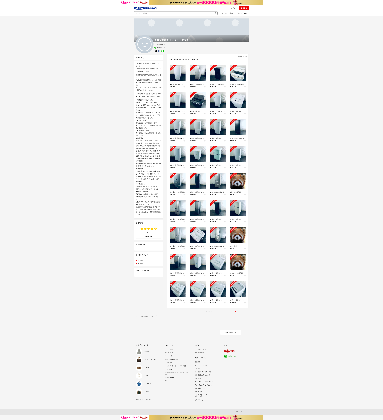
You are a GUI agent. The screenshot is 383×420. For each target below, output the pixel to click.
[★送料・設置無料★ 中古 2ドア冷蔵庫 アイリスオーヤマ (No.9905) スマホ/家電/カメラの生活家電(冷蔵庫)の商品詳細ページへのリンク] (198, 208)
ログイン (233, 8)
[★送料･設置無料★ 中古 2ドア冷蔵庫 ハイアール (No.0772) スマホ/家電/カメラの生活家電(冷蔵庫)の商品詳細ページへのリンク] (218, 73)
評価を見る (148, 236)
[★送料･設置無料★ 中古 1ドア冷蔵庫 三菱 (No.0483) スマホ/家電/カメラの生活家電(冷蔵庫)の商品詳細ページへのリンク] (178, 100)
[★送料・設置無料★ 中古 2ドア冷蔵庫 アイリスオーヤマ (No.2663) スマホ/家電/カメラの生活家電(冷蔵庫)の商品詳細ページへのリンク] (218, 127)
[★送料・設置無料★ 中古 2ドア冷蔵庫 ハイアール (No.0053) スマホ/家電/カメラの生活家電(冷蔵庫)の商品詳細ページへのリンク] (198, 154)
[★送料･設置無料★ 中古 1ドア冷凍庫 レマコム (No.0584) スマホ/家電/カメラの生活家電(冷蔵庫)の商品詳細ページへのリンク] (218, 100)
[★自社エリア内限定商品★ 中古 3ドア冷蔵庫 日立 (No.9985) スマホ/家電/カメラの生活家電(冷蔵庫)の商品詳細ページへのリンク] (218, 181)
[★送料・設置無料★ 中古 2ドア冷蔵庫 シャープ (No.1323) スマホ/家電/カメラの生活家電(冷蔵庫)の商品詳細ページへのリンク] (198, 127)
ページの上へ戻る (230, 332)
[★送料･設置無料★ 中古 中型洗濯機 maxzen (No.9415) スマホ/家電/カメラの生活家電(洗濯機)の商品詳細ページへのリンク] (198, 100)
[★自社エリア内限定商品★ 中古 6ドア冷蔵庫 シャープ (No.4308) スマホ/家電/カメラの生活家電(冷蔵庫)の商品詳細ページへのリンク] (178, 235)
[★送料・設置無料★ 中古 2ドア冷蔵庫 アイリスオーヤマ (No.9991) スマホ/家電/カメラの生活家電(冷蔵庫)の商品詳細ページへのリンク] (198, 181)
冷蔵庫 (140, 261)
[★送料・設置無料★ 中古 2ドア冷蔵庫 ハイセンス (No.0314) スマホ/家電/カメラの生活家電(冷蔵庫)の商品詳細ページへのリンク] (178, 127)
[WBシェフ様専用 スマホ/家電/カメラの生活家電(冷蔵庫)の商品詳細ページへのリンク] (238, 181)
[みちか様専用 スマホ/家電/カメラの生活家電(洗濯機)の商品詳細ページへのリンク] (238, 235)
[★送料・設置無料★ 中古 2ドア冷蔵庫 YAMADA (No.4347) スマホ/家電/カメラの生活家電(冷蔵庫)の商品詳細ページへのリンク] (218, 208)
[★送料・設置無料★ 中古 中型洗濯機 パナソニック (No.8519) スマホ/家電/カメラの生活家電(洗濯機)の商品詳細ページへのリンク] (178, 289)
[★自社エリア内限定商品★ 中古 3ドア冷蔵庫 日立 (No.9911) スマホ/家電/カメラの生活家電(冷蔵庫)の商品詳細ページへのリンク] (178, 208)
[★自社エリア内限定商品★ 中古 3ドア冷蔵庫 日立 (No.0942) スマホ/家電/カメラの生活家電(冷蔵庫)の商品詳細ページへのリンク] (198, 73)
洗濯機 (140, 263)
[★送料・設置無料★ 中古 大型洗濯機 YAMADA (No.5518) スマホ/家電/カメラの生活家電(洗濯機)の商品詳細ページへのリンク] (198, 235)
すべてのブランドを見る (143, 399)
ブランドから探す (242, 13)
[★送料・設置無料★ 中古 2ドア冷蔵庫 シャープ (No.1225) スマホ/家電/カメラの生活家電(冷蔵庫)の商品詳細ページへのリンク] (238, 154)
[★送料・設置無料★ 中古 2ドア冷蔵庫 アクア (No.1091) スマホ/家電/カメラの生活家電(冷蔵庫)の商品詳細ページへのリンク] (178, 262)
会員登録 (244, 8)
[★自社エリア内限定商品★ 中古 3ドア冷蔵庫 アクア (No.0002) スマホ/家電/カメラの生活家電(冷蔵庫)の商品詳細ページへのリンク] (178, 181)
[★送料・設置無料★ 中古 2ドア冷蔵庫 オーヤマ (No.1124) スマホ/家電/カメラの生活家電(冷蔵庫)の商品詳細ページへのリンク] (238, 208)
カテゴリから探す (227, 13)
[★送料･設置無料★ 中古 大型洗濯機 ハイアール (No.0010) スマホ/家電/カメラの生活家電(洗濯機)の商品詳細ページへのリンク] (238, 73)
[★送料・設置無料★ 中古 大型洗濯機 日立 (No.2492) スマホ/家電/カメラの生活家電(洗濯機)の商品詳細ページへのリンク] (238, 289)
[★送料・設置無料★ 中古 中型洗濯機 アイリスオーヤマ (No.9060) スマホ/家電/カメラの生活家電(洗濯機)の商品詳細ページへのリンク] (238, 100)
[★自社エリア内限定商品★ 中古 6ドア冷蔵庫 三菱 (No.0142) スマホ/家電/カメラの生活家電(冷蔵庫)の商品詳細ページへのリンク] (238, 127)
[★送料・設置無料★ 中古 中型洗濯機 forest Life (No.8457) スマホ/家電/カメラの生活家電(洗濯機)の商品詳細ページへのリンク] (218, 289)
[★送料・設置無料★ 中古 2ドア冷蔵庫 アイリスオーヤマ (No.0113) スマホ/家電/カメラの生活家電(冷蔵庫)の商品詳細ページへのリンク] (178, 154)
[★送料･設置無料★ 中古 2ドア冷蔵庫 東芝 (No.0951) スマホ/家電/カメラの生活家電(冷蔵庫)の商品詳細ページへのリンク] (178, 73)
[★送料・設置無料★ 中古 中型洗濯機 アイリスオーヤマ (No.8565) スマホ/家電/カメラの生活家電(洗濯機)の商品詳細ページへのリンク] (218, 262)
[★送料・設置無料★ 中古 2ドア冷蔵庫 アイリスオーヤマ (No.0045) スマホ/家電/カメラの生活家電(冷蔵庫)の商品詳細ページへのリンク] (218, 154)
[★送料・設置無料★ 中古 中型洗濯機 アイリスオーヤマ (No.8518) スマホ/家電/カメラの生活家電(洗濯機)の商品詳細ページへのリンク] (198, 289)
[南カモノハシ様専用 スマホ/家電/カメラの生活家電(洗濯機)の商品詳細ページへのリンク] (238, 262)
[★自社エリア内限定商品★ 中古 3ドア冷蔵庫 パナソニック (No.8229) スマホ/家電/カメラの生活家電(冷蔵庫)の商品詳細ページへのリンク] (218, 235)
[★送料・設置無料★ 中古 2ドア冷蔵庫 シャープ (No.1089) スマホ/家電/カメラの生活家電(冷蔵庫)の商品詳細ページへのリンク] (198, 262)
